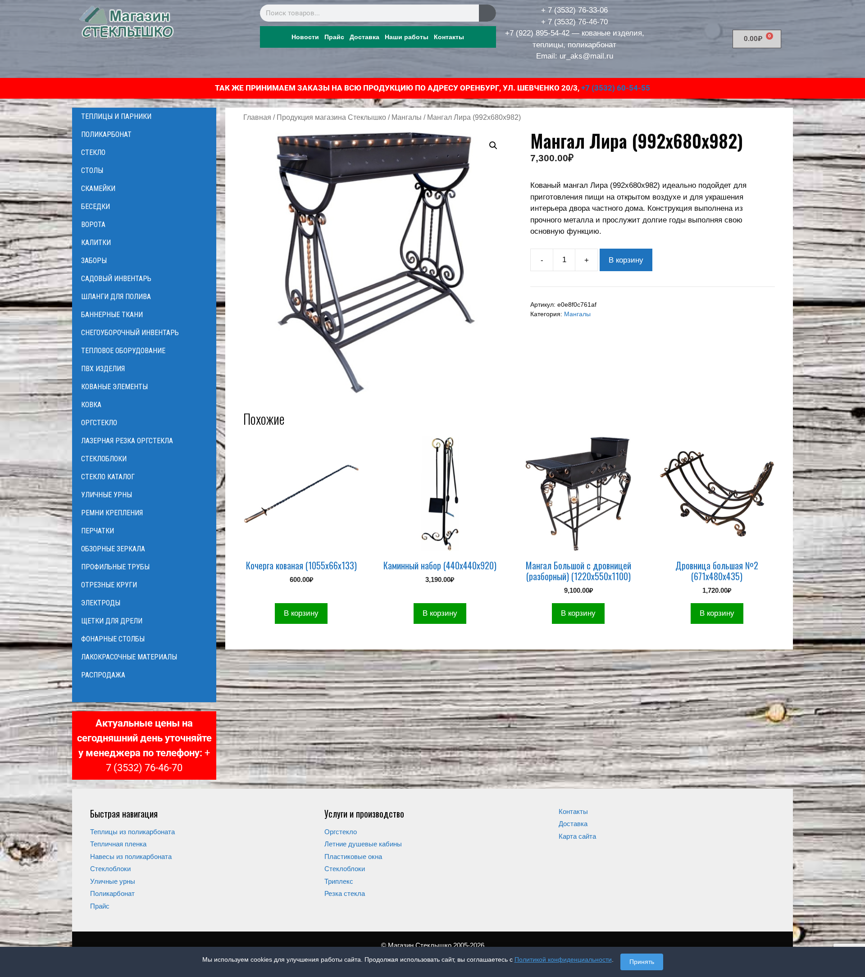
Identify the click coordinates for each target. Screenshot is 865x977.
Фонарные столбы (113, 639)
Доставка (364, 37)
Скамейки (98, 188)
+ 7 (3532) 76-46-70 (574, 22)
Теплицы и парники (116, 116)
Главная (257, 117)
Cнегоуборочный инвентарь (130, 332)
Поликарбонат (106, 134)
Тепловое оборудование (123, 350)
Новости (305, 37)
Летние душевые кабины (363, 844)
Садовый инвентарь (116, 278)
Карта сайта (577, 836)
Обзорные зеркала (113, 549)
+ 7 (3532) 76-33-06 (574, 10)
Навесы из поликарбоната (131, 856)
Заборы (94, 260)
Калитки (96, 242)
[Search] (487, 13)
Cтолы (92, 170)
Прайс (334, 37)
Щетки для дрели (111, 621)
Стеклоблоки (104, 458)
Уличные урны (106, 495)
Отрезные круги (109, 585)
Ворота (93, 224)
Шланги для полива (116, 296)
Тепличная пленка (118, 844)
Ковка (91, 404)
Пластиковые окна (353, 856)
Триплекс (338, 881)
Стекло (93, 152)
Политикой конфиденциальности (563, 959)
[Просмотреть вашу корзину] (144, 693)
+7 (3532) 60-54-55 (615, 87)
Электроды (100, 603)
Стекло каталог (108, 477)
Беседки (95, 206)
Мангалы (407, 117)
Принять (641, 961)
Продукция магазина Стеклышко (331, 117)
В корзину (626, 260)
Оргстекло (99, 422)
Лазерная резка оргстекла (127, 440)
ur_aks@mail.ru (586, 56)
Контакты (449, 37)
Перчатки (97, 531)
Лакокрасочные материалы (129, 657)
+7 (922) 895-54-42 (537, 33)
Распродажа (103, 675)
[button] (493, 145)
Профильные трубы (115, 567)
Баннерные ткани (112, 314)
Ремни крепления (112, 513)
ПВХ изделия (103, 368)
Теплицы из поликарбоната (132, 832)
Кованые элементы (114, 386)
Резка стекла (344, 893)
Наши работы (406, 37)
